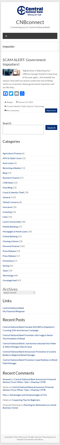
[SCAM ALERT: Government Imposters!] (11, 70)
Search (7, 123)
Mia (4, 395)
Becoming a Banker (12, 168)
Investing (7, 212)
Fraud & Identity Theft (16, 106)
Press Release (9, 251)
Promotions (8, 260)
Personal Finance (11, 246)
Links (5, 216)
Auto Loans (8, 163)
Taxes (5, 270)
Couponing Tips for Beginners (26, 400)
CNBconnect (30, 22)
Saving (6, 265)
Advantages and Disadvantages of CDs (28, 395)
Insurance (7, 207)
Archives (10, 289)
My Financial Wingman (14, 311)
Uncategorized (10, 280)
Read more (51, 110)
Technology (39, 106)
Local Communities (12, 221)
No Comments (13, 110)
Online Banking (10, 236)
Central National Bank (13, 308)
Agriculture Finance (12, 153)
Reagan (10, 102)
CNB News (8, 182)
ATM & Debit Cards (12, 158)
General (30, 106)
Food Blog (7, 187)
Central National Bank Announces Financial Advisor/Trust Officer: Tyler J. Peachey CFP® (29, 380)
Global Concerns (11, 202)
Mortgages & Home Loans (15, 231)
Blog (5, 172)
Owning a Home (10, 241)
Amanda (7, 379)
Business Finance (11, 177)
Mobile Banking (10, 226)
